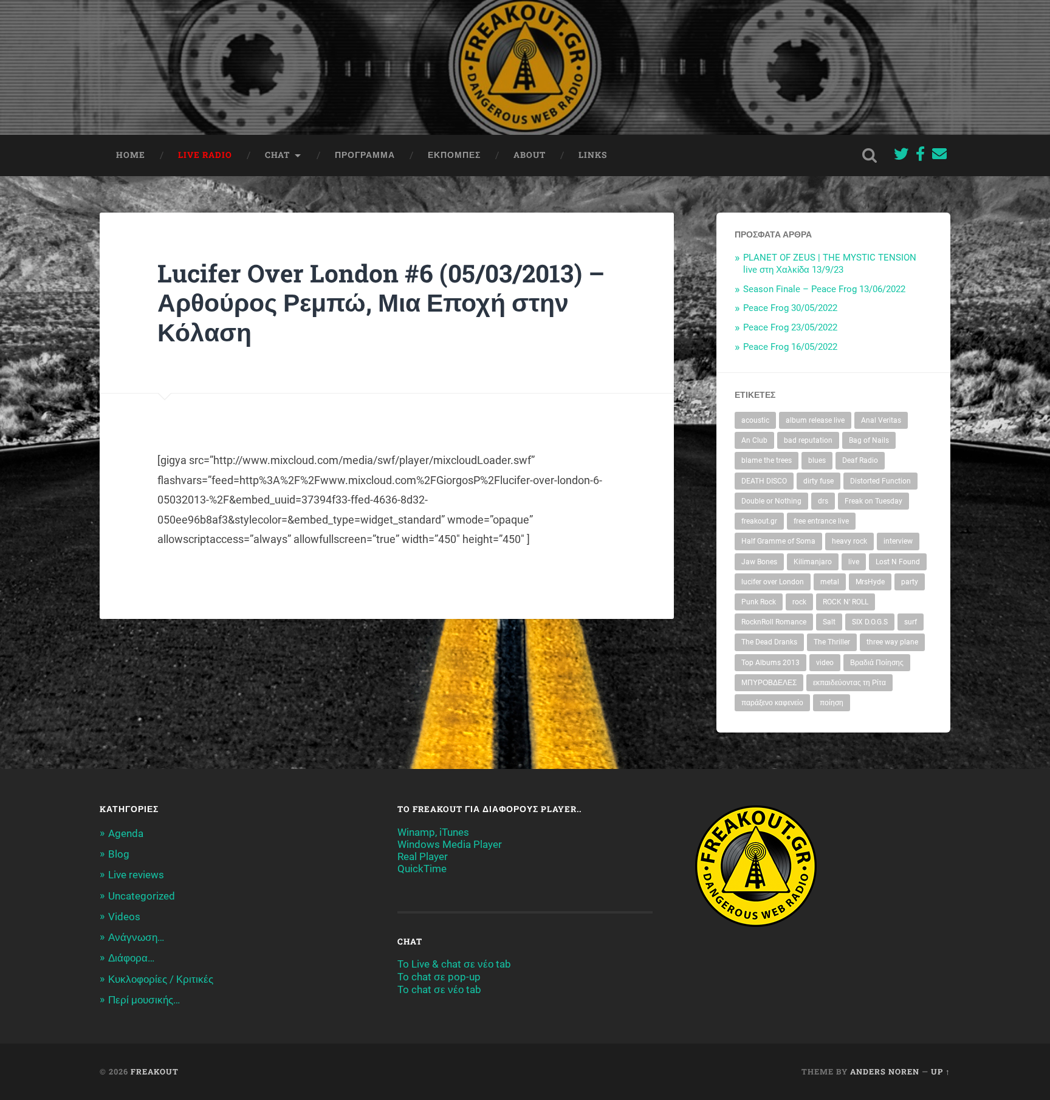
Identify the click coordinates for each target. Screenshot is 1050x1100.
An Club (754, 440)
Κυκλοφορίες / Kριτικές (160, 979)
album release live (815, 420)
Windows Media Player (449, 844)
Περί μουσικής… (144, 1000)
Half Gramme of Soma (778, 541)
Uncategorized (141, 896)
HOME (130, 154)
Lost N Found (898, 562)
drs (823, 501)
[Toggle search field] (869, 155)
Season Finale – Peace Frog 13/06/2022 (824, 289)
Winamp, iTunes (433, 832)
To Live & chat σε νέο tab (454, 964)
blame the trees (766, 460)
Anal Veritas (881, 420)
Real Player (422, 856)
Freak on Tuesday (873, 501)
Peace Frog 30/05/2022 (790, 307)
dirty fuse (818, 481)
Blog (118, 854)
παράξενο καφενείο (772, 703)
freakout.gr (759, 521)
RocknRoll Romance (773, 622)
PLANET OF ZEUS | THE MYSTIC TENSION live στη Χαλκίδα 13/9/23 (829, 263)
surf (910, 622)
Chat (277, 154)
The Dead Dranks (769, 642)
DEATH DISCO (764, 481)
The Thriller (832, 642)
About (529, 154)
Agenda (125, 833)
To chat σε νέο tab (439, 989)
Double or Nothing (771, 501)
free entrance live (821, 521)
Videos (124, 916)
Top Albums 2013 (770, 662)
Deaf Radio (860, 460)
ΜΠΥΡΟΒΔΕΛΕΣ (769, 682)
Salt (829, 622)
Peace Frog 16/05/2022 (790, 346)
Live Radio (205, 154)
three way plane (892, 642)
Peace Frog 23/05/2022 (790, 327)
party (909, 582)
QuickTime (422, 869)
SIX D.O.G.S (870, 622)
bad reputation (808, 440)
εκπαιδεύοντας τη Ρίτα (849, 682)
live (853, 562)
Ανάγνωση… (136, 937)
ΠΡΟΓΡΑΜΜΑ (365, 154)
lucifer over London (772, 582)
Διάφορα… (131, 958)
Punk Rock (758, 602)
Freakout (155, 1071)
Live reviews (136, 875)
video (825, 662)
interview (898, 541)
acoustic (755, 420)
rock (799, 602)
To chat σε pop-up (439, 977)
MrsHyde (870, 582)
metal (829, 582)
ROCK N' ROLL (845, 602)
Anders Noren (884, 1071)
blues (817, 460)
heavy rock (849, 541)
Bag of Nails (869, 440)
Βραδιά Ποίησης (877, 662)
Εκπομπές (454, 154)
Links (592, 154)
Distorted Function (880, 481)
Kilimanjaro (813, 562)
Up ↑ (940, 1071)
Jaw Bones (759, 562)
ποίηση (831, 703)
